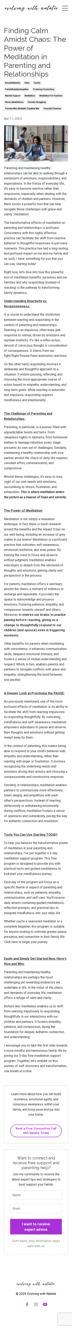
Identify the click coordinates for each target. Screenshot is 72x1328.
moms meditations (14, 102)
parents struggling (37, 102)
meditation (30, 96)
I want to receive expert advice (36, 1227)
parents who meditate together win (22, 108)
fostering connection (43, 89)
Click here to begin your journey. (26, 942)
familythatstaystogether (17, 89)
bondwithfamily (12, 83)
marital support (12, 96)
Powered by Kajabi (36, 1317)
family (37, 83)
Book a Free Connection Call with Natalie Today (36, 1131)
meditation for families (50, 96)
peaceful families (52, 108)
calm (26, 83)
